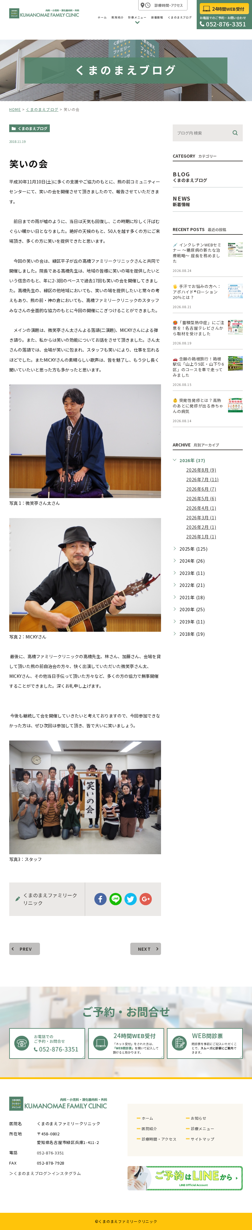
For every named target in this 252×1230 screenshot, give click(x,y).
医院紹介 (149, 1128)
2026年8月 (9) (201, 470)
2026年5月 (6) (201, 498)
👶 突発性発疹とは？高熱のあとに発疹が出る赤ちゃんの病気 (198, 405)
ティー (154, 182)
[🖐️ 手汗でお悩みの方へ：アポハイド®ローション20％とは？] (235, 291)
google (146, 899)
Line (115, 899)
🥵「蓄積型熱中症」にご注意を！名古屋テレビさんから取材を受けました (198, 328)
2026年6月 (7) (201, 489)
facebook (100, 899)
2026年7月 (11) (202, 479)
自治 (48, 666)
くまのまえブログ (42, 109)
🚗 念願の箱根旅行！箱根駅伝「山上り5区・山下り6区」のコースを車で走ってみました (198, 367)
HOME (15, 109)
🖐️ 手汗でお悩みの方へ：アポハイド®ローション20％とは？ (197, 291)
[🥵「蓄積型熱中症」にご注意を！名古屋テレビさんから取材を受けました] (235, 327)
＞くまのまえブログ (28, 1174)
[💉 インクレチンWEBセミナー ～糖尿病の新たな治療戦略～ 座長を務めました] (235, 249)
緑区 (56, 261)
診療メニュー (203, 1128)
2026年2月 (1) (201, 527)
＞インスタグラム (64, 1174)
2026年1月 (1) (201, 536)
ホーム (147, 1118)
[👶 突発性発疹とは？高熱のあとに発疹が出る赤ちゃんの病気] (235, 405)
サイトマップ (203, 1139)
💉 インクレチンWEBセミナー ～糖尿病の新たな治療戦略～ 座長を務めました (197, 253)
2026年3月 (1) (201, 517)
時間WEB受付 (228, 9)
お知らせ (199, 1118)
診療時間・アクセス (159, 1139)
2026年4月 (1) (201, 508)
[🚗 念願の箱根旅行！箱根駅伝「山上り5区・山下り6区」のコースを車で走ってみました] (235, 363)
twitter (130, 899)
